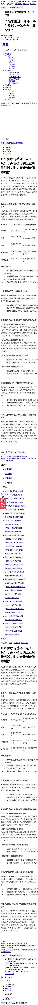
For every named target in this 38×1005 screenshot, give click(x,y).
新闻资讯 (8, 89)
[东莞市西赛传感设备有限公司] (12, 7)
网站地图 (18, 4)
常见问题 (19, 143)
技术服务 (8, 87)
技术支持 (8, 990)
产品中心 (26, 4)
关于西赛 (8, 56)
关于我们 (33, 4)
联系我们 (8, 100)
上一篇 (14, 456)
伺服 (12, 452)
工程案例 (8, 85)
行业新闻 (8, 149)
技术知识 (8, 151)
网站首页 (8, 54)
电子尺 (8, 452)
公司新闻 (8, 147)
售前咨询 (8, 988)
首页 (2, 143)
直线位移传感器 (19, 452)
